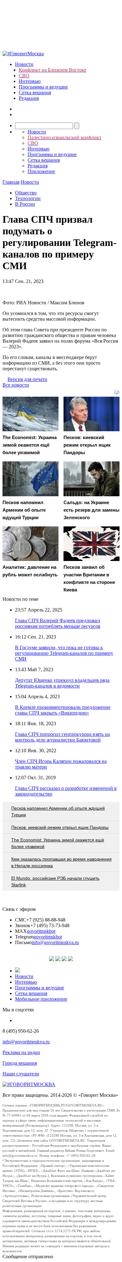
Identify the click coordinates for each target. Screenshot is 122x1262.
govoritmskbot (41, 931)
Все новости (16, 385)
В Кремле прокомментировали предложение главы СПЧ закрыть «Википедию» (62, 709)
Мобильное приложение (41, 999)
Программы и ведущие (43, 87)
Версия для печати (27, 379)
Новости (24, 64)
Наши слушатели (21, 1073)
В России (25, 204)
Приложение (41, 171)
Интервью (30, 81)
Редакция (29, 98)
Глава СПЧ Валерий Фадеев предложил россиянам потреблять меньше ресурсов (57, 623)
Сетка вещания (35, 92)
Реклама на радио (21, 1052)
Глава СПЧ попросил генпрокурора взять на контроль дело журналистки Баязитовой (62, 737)
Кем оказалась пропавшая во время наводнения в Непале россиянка (61, 862)
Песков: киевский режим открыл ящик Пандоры (60, 827)
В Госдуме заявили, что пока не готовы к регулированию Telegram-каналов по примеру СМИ (64, 653)
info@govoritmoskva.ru (55, 942)
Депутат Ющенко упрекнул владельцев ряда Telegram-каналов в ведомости (62, 682)
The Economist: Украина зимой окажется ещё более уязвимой (57, 843)
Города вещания (20, 1063)
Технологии (28, 198)
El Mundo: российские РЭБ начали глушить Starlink (55, 881)
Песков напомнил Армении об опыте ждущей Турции (58, 811)
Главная (11, 182)
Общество (26, 192)
